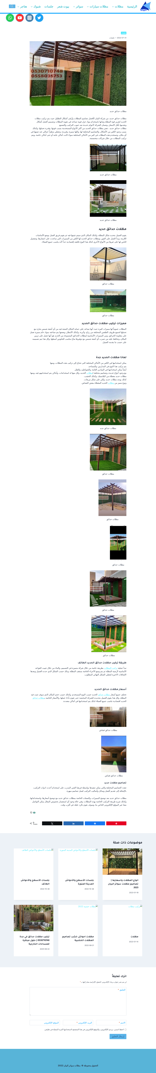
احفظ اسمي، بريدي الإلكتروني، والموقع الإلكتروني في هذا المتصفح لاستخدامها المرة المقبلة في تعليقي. (84, 1029)
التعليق (121, 990)
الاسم (122, 1022)
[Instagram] (29, 18)
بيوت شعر (63, 6)
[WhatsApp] (10, 18)
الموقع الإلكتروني (51, 1022)
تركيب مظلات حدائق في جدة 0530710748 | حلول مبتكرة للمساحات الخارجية (34, 940)
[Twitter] (39, 18)
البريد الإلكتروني (84, 1022)
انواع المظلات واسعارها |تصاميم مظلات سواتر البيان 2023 (123, 884)
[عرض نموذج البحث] (12, 6)
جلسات (48, 6)
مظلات (90, 373)
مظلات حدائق (104, 694)
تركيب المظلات (110, 668)
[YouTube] (20, 18)
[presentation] (122, 861)
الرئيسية (132, 6)
